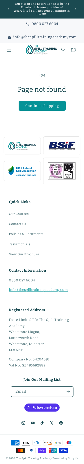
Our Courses (19, 214)
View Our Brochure (24, 254)
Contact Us (17, 224)
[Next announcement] (76, 9)
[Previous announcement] (8, 9)
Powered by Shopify (65, 458)
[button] (9, 50)
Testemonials (19, 244)
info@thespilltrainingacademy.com (38, 290)
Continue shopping (42, 106)
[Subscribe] (68, 391)
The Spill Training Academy (34, 458)
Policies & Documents (26, 234)
